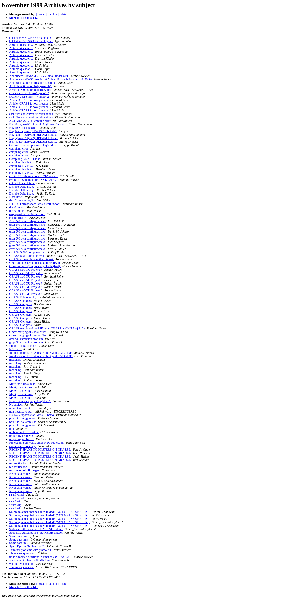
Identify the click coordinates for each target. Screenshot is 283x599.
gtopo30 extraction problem (26, 338)
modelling (15, 363)
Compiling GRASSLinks (25, 159)
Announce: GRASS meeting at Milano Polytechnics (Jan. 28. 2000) (50, 79)
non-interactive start (21, 408)
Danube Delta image (22, 186)
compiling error (19, 148)
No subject (16, 404)
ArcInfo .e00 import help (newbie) (30, 86)
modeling (15, 359)
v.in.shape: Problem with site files (30, 560)
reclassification (18, 463)
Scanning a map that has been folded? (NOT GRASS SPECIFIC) (49, 511)
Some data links (19, 536)
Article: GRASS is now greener (29, 100)
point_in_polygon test (22, 418)
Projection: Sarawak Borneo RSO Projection (36, 442)
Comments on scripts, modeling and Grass (35, 145)
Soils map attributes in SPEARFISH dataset (36, 529)
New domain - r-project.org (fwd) (30, 401)
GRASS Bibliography (23, 297)
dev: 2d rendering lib (22, 200)
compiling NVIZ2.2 (21, 162)
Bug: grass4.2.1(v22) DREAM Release (33, 134)
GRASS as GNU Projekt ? (26, 269)
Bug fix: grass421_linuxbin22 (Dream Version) (38, 124)
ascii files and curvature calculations (31, 114)
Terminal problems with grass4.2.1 (30, 550)
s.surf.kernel (17, 494)
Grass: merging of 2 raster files (28, 332)
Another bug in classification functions (33, 82)
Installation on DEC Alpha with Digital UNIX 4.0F (41, 352)
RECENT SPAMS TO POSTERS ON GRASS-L (40, 449)
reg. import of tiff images (24, 470)
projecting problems (21, 435)
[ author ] (53, 14)
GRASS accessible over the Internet (31, 259)
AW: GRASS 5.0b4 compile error (30, 120)
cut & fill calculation (22, 183)
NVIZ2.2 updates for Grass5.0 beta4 (31, 415)
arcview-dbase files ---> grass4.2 (29, 93)
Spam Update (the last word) (27, 546)
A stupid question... (21, 44)
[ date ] (64, 14)
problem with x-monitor (24, 432)
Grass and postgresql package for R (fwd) (35, 262)
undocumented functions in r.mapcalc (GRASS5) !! (40, 556)
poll (12, 428)
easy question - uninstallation (27, 214)
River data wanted (20, 473)
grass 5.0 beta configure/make (27, 221)
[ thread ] (41, 14)
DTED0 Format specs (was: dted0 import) (35, 203)
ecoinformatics (18, 217)
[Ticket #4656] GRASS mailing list (31, 37)
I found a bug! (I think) (23, 345)
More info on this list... (23, 17)
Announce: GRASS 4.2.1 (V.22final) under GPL (39, 75)
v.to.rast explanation (21, 563)
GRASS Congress (20, 300)
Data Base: (16, 197)
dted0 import (17, 207)
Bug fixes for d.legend (23, 127)
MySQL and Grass (21, 387)
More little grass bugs (22, 383)
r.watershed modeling (22, 446)
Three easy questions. (22, 553)
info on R (15, 349)
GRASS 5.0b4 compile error (27, 252)
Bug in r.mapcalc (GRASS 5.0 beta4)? (33, 131)
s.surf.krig (15, 501)
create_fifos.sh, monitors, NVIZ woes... (33, 176)
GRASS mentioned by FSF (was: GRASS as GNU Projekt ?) (47, 328)
